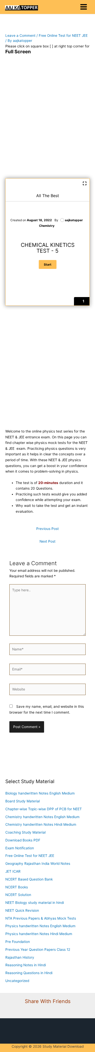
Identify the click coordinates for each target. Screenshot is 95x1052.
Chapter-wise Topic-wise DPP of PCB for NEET (43, 809)
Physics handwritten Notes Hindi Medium (38, 934)
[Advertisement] (47, 119)
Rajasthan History (19, 957)
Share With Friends (47, 1001)
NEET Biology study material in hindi (34, 903)
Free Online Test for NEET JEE (63, 35)
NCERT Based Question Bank (29, 879)
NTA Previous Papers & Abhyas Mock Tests (40, 918)
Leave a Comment (20, 35)
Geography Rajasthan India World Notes (37, 863)
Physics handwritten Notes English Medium (40, 926)
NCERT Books (16, 887)
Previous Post (47, 529)
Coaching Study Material (25, 832)
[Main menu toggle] (83, 7)
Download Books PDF (22, 840)
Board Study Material (22, 801)
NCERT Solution (18, 895)
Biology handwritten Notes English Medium (40, 793)
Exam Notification (19, 848)
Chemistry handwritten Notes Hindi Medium (40, 824)
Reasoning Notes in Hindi (25, 965)
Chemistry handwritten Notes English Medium (42, 817)
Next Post (47, 541)
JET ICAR (13, 871)
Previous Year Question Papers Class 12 (37, 949)
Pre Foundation (17, 942)
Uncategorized (17, 981)
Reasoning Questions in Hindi (28, 973)
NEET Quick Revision (22, 910)
